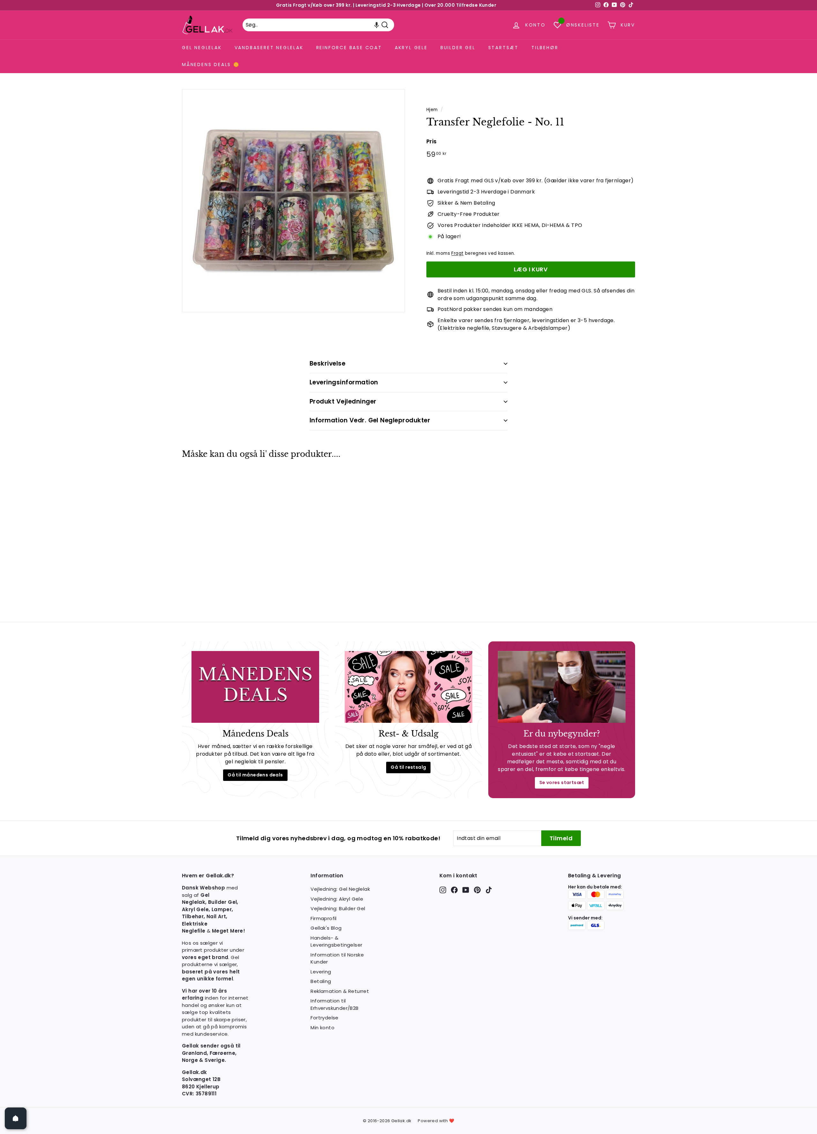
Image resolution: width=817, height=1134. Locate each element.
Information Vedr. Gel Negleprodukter (370, 420)
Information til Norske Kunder (337, 958)
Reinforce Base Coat (349, 47)
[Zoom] (293, 200)
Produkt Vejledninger (343, 401)
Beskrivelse (327, 363)
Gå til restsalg (408, 767)
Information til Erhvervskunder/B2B (334, 1004)
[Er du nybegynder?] (562, 687)
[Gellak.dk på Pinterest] (477, 889)
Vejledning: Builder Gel (338, 908)
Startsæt (503, 47)
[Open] (15, 1118)
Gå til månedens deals (255, 775)
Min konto (322, 1027)
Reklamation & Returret (340, 991)
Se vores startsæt (561, 782)
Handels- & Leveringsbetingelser (336, 941)
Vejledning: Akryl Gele (337, 899)
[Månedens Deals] (255, 687)
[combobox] (318, 25)
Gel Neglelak (202, 47)
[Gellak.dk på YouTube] (465, 889)
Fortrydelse (324, 1017)
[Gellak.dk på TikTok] (488, 889)
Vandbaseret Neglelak (269, 47)
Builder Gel (458, 47)
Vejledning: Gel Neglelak (340, 889)
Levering (321, 971)
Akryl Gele (411, 47)
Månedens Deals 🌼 (211, 64)
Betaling (321, 981)
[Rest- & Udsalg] (408, 687)
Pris (431, 141)
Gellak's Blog (326, 928)
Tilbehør (544, 47)
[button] (377, 25)
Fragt (457, 253)
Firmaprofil (323, 918)
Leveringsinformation (344, 382)
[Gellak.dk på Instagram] (442, 889)
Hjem (432, 110)
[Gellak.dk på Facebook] (454, 889)
